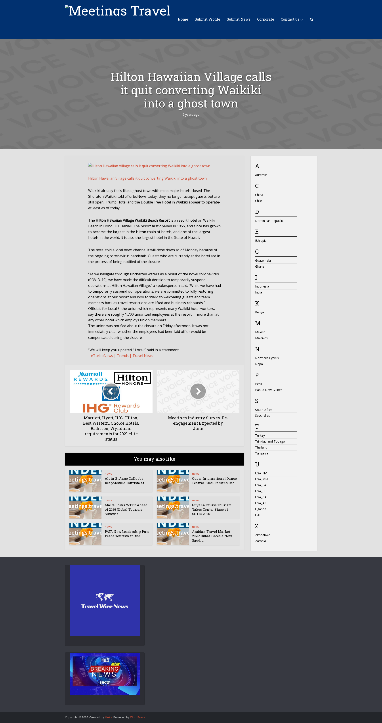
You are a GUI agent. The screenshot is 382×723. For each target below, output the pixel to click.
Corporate (265, 19)
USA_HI (260, 491)
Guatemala (263, 260)
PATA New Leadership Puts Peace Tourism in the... (127, 533)
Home (183, 19)
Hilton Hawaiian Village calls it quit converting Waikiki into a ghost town (147, 178)
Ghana (259, 266)
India (258, 292)
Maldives (261, 338)
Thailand (261, 447)
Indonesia (262, 286)
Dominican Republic (269, 221)
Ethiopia (261, 240)
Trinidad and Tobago (270, 441)
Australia (261, 175)
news (108, 474)
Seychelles (262, 415)
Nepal (259, 364)
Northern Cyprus (267, 358)
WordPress (137, 717)
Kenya (259, 312)
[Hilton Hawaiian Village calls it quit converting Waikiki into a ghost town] (149, 165)
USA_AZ (260, 503)
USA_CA (260, 497)
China (259, 195)
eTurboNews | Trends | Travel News (122, 355)
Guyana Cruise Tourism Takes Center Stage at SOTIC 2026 (211, 509)
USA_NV (261, 473)
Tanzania (261, 453)
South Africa (264, 410)
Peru (258, 384)
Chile (258, 201)
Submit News (238, 19)
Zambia (260, 541)
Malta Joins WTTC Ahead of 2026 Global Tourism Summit (126, 509)
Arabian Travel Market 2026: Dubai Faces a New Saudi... (212, 536)
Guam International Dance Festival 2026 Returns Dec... (214, 480)
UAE (258, 515)
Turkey (260, 435)
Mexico (260, 332)
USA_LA (260, 485)
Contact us (290, 19)
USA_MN (261, 479)
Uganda (260, 509)
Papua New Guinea (269, 390)
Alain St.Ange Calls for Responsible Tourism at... (125, 480)
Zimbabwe (262, 535)
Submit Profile (207, 19)
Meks (108, 717)
